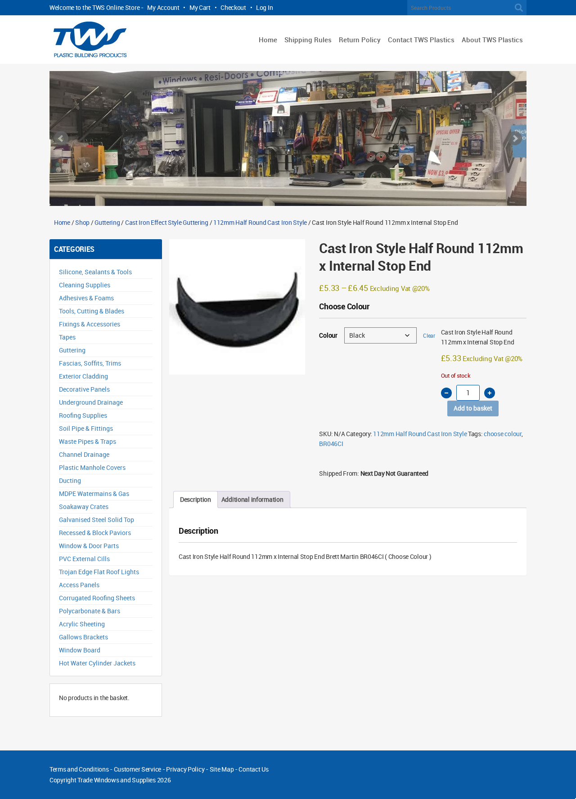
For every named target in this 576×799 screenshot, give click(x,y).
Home (268, 39)
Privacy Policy (185, 769)
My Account (163, 7)
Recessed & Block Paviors (95, 532)
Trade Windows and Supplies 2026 (124, 780)
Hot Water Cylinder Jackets (97, 663)
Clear (429, 335)
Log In (264, 7)
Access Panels (79, 584)
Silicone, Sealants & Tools (95, 272)
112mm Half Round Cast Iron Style (260, 222)
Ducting (70, 480)
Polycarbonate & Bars (89, 611)
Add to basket (473, 408)
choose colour (502, 433)
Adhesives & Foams (86, 298)
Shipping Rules (308, 39)
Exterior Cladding (83, 376)
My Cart (200, 7)
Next (515, 138)
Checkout (233, 7)
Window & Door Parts (89, 545)
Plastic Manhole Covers (92, 467)
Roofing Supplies (83, 415)
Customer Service (138, 769)
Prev (61, 138)
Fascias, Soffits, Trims (90, 363)
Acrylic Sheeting (82, 624)
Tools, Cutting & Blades (91, 311)
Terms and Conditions (79, 769)
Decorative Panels (84, 389)
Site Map (222, 769)
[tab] (195, 499)
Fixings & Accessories (89, 324)
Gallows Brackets (83, 637)
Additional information (252, 499)
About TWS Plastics (492, 39)
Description (195, 499)
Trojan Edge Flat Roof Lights (99, 571)
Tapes (67, 337)
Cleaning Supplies (84, 285)
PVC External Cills (84, 558)
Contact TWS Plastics (421, 39)
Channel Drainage (84, 454)
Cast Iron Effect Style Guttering (166, 222)
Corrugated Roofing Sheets (97, 598)
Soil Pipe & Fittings (86, 428)
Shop (82, 222)
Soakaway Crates (83, 506)
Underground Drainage (91, 402)
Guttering (107, 222)
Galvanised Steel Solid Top (96, 519)
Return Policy (360, 39)
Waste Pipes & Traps (87, 441)
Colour (328, 335)
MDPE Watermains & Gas (94, 493)
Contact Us (253, 769)
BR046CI (331, 443)
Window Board (79, 650)
